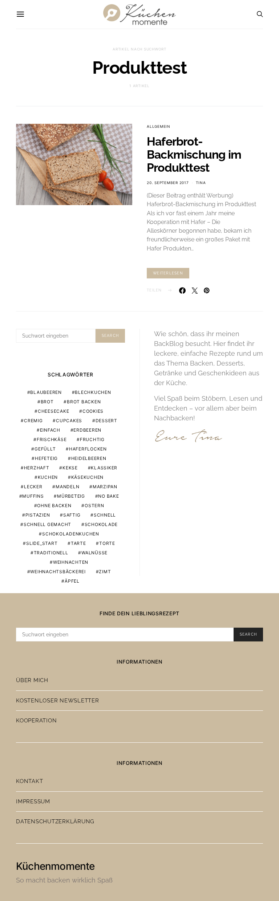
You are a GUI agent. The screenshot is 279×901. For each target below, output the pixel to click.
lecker (33, 486)
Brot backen (84, 401)
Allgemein (158, 126)
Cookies (93, 411)
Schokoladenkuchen (70, 534)
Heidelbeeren (88, 458)
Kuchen (48, 477)
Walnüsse (94, 552)
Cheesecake (53, 411)
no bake (108, 496)
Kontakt (29, 781)
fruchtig (92, 439)
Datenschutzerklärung (55, 821)
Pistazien (37, 515)
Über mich (32, 680)
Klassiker (104, 467)
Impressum (33, 801)
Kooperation (36, 720)
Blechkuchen (93, 392)
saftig (72, 515)
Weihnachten (70, 562)
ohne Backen (54, 505)
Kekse (70, 467)
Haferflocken (88, 449)
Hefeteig (46, 458)
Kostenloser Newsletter (57, 700)
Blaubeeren (46, 392)
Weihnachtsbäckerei (58, 571)
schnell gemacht (47, 524)
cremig (33, 420)
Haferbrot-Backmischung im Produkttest (194, 154)
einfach (50, 430)
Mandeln (67, 486)
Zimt (105, 571)
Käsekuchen (87, 477)
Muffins (33, 496)
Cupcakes (69, 420)
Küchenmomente (55, 866)
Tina (201, 182)
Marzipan (105, 486)
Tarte (78, 543)
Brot (47, 401)
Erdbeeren (87, 430)
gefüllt (45, 449)
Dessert (106, 420)
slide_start (41, 543)
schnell (105, 515)
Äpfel (72, 581)
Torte (107, 543)
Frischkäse (52, 439)
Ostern (94, 505)
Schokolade (101, 524)
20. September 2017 (168, 182)
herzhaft (36, 467)
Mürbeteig (71, 496)
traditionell (51, 552)
